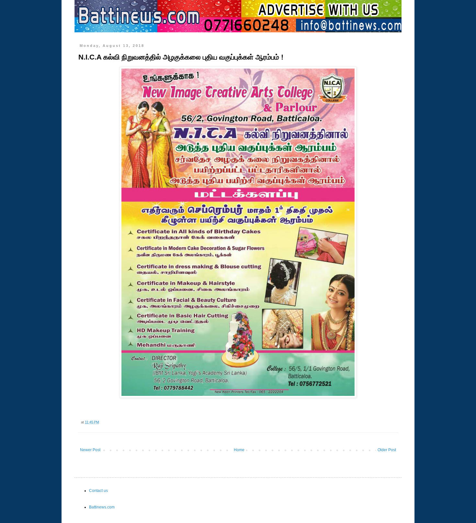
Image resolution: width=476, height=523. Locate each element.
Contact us (98, 490)
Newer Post (90, 450)
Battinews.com (102, 507)
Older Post (387, 450)
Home (239, 450)
